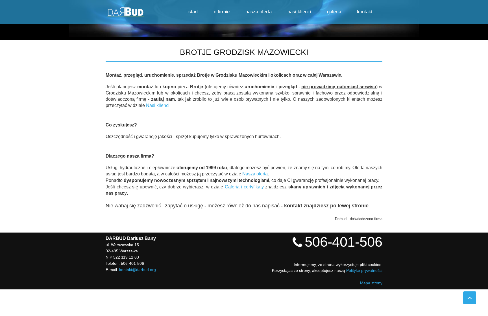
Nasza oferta (258, 11)
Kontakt (364, 11)
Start (193, 11)
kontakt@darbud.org (137, 269)
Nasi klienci (299, 11)
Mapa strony (371, 283)
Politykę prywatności (364, 270)
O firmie (222, 11)
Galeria (334, 11)
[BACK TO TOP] (469, 297)
